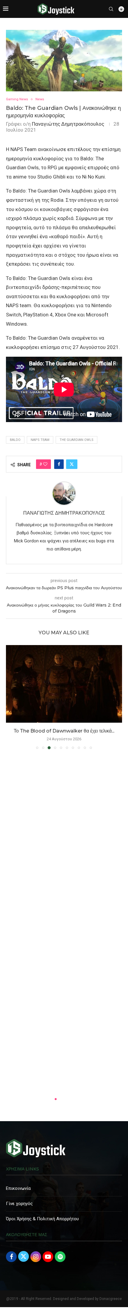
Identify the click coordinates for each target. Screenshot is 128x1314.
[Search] (111, 9)
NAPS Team (40, 440)
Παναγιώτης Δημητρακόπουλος (68, 124)
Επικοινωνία (18, 1188)
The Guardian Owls (76, 440)
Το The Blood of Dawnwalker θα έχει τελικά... (64, 731)
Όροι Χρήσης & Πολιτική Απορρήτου (42, 1218)
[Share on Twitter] (71, 464)
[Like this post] (45, 464)
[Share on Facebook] (59, 464)
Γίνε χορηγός (19, 1203)
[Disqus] (64, 840)
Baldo (15, 440)
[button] (11, 697)
